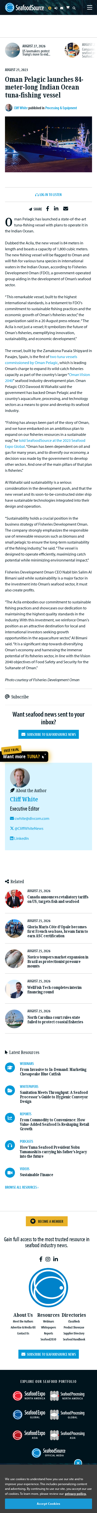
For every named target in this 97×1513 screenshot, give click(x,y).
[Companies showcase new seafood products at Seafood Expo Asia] (72, 50)
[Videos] (12, 1173)
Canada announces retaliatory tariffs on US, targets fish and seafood (57, 899)
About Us (23, 1315)
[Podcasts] (12, 1145)
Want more (21, 756)
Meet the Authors (23, 1321)
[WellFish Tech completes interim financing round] (14, 989)
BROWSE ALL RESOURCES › (21, 1187)
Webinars (48, 1321)
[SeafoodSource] (24, 7)
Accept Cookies (48, 1504)
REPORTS (25, 1113)
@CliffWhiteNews (28, 828)
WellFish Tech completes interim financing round (54, 990)
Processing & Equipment (61, 107)
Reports (48, 1333)
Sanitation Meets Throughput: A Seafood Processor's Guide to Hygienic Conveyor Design (54, 1097)
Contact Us (23, 1333)
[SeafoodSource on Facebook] (41, 1259)
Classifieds (74, 1321)
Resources (48, 1315)
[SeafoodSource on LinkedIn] (55, 1259)
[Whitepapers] (12, 1090)
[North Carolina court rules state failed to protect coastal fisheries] (14, 1019)
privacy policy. (75, 1494)
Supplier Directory (73, 1333)
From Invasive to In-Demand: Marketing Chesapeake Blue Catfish (53, 1072)
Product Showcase (74, 1327)
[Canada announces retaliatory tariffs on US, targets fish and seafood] (14, 898)
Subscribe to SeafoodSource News (50, 734)
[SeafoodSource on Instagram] (48, 1259)
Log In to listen (51, 194)
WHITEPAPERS (29, 1086)
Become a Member (50, 1221)
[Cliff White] (9, 107)
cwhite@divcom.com (32, 818)
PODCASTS (26, 1141)
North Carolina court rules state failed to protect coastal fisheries (55, 1020)
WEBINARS (27, 1063)
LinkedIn (21, 838)
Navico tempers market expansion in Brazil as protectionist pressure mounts (57, 961)
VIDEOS (24, 1168)
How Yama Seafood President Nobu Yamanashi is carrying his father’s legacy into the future (53, 1151)
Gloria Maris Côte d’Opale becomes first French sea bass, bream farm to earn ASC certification (57, 931)
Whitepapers (48, 1327)
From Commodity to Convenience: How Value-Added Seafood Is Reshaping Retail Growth (54, 1124)
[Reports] (12, 1118)
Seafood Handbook (74, 1339)
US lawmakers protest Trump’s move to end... (36, 52)
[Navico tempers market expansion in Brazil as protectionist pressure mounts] (14, 958)
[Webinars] (12, 1067)
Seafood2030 (48, 1339)
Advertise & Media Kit (23, 1327)
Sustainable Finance (36, 1175)
